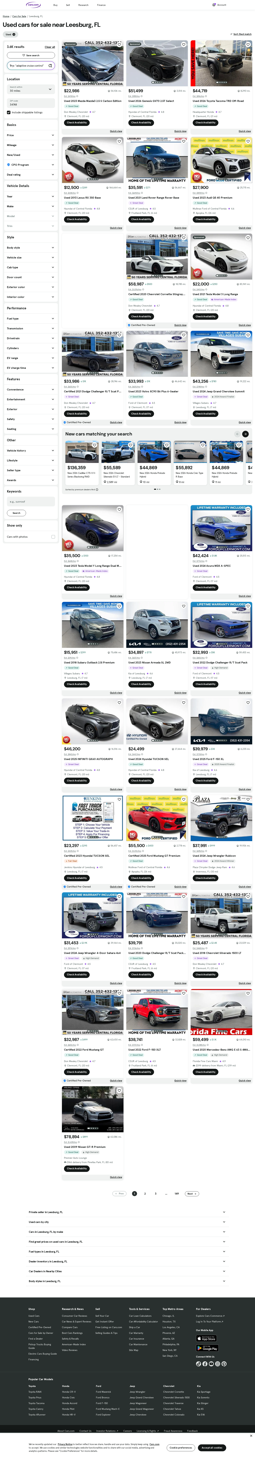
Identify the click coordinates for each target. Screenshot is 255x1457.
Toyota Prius (34, 1397)
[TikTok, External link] (198, 1363)
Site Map (133, 1350)
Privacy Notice (65, 1444)
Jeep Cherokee (138, 1414)
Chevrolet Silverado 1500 (176, 1397)
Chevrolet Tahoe (172, 1408)
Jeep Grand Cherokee (142, 1397)
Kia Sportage (203, 1391)
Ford (98, 1386)
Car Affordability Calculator (143, 1321)
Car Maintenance (138, 1344)
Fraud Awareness (173, 1430)
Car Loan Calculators (140, 1315)
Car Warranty (136, 1333)
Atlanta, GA (168, 1338)
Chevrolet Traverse (173, 1403)
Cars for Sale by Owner (40, 1333)
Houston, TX (169, 1321)
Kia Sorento (203, 1397)
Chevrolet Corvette (173, 1391)
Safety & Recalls (70, 1338)
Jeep (132, 1386)
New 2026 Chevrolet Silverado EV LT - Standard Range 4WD (117, 476)
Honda (65, 1386)
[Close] (251, 1436)
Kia (199, 1386)
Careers (127, 1430)
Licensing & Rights (146, 1430)
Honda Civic (68, 1397)
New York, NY (169, 1350)
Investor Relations (106, 1430)
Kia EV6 (201, 1414)
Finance (101, 5)
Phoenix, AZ (169, 1333)
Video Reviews (69, 1350)
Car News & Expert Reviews (76, 1321)
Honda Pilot (68, 1408)
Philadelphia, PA (171, 1344)
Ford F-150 (102, 1403)
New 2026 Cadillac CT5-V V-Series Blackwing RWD (81, 474)
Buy (55, 5)
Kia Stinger (202, 1403)
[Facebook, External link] (204, 1363)
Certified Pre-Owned (39, 1327)
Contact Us (85, 1430)
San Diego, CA (170, 1355)
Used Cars (33, 1315)
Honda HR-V (68, 1414)
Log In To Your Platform (208, 1321)
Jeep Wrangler (137, 1391)
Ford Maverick (103, 1391)
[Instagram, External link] (217, 1363)
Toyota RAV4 (34, 1391)
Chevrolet (168, 1386)
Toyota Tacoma (36, 1403)
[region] (127, 1444)
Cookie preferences (181, 1447)
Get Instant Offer (104, 1321)
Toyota (32, 1386)
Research (83, 5)
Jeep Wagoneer (138, 1403)
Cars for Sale (19, 16)
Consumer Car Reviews (74, 1315)
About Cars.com (66, 1430)
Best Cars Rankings (72, 1333)
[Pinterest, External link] (224, 1363)
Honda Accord (69, 1403)
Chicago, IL (168, 1315)
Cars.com (154, 1444)
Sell (68, 5)
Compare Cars (70, 1327)
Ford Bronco (102, 1397)
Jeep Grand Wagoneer (142, 1408)
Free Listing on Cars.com (108, 1327)
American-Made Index (74, 1344)
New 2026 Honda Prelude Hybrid (152, 474)
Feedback (192, 1430)
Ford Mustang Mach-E (108, 1408)
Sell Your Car (102, 1315)
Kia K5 (200, 1408)
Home (6, 16)
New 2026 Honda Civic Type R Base (189, 474)
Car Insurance (136, 1338)
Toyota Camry (35, 1408)
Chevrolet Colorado (173, 1414)
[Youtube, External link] (211, 1363)
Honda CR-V (69, 1391)
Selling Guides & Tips (106, 1333)
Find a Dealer (35, 1338)
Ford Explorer (103, 1414)
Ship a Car (134, 1327)
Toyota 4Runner (36, 1414)
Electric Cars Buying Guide (42, 1353)
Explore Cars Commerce (209, 1315)
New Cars (33, 1321)
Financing (33, 1359)
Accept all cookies (212, 1447)
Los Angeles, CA (171, 1327)
